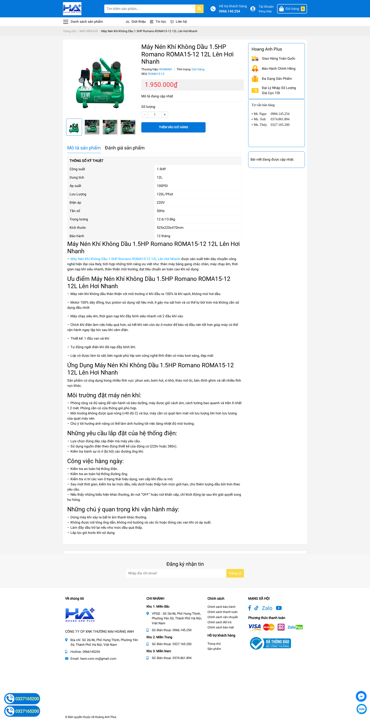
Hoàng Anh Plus (105, 717)
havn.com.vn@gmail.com (98, 659)
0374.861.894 (182, 658)
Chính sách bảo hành (221, 606)
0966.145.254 (229, 11)
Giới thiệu (138, 22)
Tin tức (160, 22)
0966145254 (91, 652)
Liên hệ (181, 22)
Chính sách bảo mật (220, 627)
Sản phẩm (214, 648)
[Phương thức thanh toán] (275, 627)
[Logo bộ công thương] (269, 643)
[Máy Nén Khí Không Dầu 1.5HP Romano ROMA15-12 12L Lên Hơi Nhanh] (101, 79)
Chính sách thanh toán (222, 612)
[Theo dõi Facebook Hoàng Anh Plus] (249, 608)
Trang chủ (214, 643)
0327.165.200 (182, 644)
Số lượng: (148, 107)
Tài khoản (266, 7)
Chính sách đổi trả (219, 622)
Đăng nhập (265, 11)
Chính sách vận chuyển (222, 617)
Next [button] (132, 127)
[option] (101, 79)
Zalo (267, 608)
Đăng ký (235, 573)
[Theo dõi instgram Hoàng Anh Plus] (279, 608)
